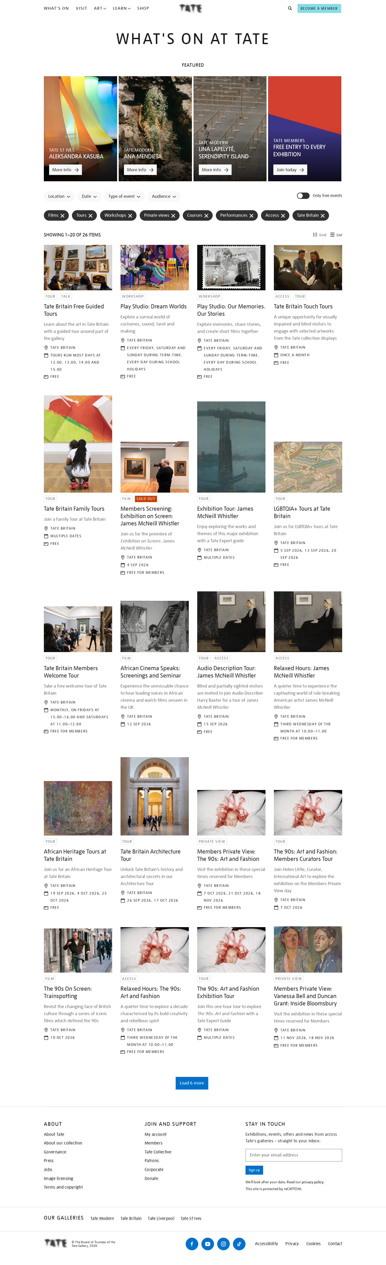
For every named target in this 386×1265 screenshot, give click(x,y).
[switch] (304, 196)
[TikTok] (239, 1244)
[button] (288, 8)
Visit (81, 8)
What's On (56, 8)
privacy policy (313, 1182)
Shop (143, 8)
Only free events (327, 195)
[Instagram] (223, 1244)
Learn (120, 8)
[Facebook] (192, 1244)
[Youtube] (207, 1244)
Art (98, 8)
